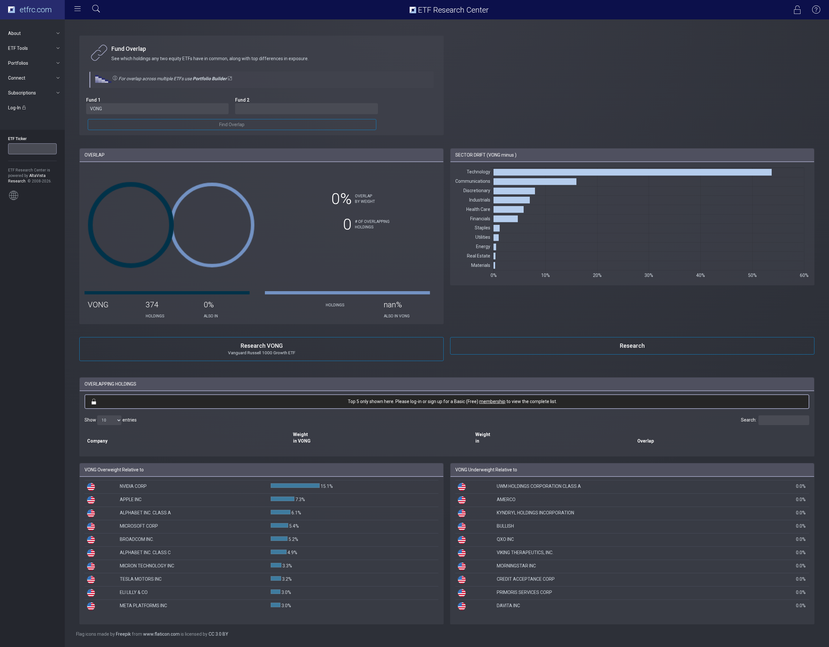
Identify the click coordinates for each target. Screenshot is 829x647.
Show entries (111, 419)
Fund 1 (93, 100)
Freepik (123, 634)
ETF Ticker (17, 139)
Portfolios (18, 63)
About (14, 33)
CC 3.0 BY (218, 634)
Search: (748, 419)
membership (492, 401)
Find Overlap (231, 124)
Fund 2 (242, 100)
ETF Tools (18, 48)
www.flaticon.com (161, 634)
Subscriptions (22, 92)
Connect (16, 78)
